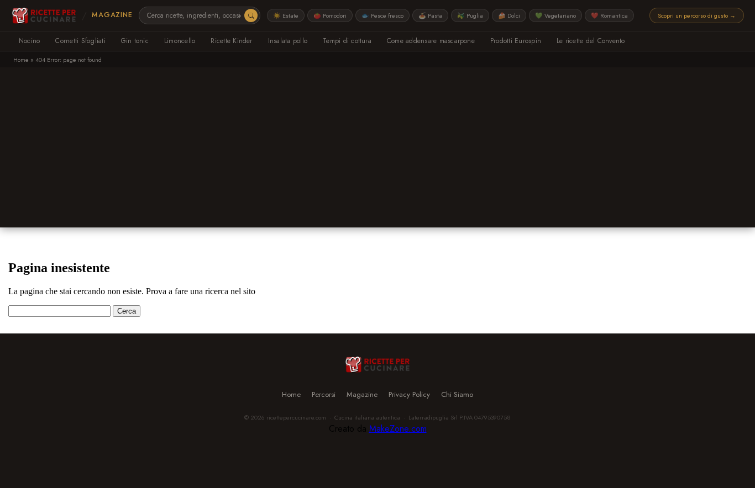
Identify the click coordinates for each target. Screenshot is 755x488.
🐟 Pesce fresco (382, 15)
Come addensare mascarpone (431, 41)
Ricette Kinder (231, 41)
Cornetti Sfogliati (80, 41)
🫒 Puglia (470, 15)
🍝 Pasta (430, 15)
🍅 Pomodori (330, 15)
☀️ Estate (285, 15)
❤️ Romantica (609, 15)
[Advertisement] (377, 150)
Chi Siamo (457, 394)
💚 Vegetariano (555, 15)
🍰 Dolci (509, 15)
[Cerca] (251, 15)
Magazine (112, 15)
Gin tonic (135, 41)
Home (21, 59)
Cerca (126, 311)
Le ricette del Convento (591, 41)
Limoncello (179, 41)
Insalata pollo (287, 41)
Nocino (29, 41)
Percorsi (323, 394)
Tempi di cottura (347, 41)
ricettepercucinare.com (296, 417)
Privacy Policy (409, 394)
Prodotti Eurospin (515, 41)
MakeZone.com (398, 428)
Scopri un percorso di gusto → (697, 15)
